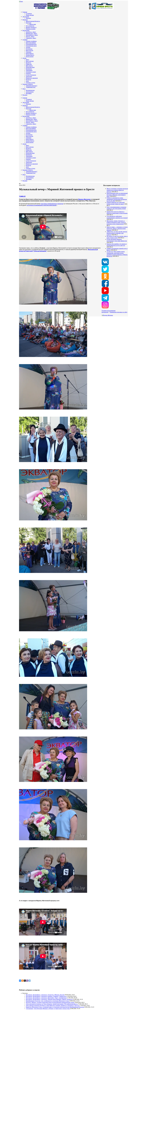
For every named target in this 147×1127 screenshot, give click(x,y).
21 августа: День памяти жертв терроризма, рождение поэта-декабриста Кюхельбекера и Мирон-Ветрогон (117, 254)
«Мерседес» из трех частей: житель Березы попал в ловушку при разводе (117, 233)
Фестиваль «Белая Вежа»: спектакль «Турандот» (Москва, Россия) (45, 994)
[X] (25, 981)
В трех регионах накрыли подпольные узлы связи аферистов (117, 240)
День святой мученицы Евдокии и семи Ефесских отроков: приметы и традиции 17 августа (53, 1005)
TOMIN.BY (22, 196)
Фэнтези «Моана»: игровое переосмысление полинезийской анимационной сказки (50, 1002)
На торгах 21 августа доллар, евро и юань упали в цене (117, 236)
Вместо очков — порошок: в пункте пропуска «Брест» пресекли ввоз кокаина (117, 228)
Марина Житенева (84, 199)
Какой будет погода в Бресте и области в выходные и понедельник (117, 212)
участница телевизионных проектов (51, 203)
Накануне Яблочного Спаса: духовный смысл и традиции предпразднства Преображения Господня (55, 1007)
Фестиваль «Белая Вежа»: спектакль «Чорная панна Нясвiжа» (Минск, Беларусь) (49, 999)
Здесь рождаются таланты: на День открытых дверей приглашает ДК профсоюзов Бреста (52, 1004)
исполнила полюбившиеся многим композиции (41, 205)
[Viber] (27, 981)
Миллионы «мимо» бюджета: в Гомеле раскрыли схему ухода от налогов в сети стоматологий (116, 222)
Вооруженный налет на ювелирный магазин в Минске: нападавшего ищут (117, 195)
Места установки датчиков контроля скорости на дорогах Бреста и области (117, 190)
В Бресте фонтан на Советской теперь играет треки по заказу (116, 203)
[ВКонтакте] (20, 981)
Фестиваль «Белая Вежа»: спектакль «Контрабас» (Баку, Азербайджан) (46, 998)
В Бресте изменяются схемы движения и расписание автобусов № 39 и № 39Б (117, 199)
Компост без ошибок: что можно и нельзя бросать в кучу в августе (117, 244)
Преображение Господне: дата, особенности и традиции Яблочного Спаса (47, 1001)
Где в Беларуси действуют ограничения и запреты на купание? (117, 217)
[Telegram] (30, 981)
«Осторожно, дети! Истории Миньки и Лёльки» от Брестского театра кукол (48, 1008)
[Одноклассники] (22, 981)
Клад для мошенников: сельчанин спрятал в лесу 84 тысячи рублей (116, 207)
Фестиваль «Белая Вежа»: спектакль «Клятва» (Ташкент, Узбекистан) (46, 996)
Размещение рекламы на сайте (118, 312)
